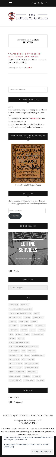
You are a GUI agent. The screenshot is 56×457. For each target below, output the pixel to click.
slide (27, 355)
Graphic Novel (26, 326)
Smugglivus (14, 359)
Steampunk (32, 372)
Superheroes (15, 376)
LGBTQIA (42, 330)
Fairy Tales (23, 321)
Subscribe (15, 216)
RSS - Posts (13, 271)
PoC (23, 351)
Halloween (40, 326)
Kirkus (32, 330)
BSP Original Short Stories (20, 313)
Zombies (40, 380)
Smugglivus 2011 (16, 363)
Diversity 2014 (38, 317)
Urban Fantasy (15, 380)
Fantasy (34, 321)
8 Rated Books (32, 54)
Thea (29, 68)
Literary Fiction (22, 334)
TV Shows (36, 376)
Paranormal (14, 351)
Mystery (21, 338)
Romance (32, 351)
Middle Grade (37, 334)
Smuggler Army (38, 355)
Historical (14, 330)
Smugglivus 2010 (28, 359)
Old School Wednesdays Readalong (24, 346)
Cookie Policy (9, 447)
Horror (24, 330)
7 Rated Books (16, 54)
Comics (36, 313)
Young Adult (29, 380)
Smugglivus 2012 (31, 363)
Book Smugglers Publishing (21, 309)
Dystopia (13, 321)
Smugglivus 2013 (16, 367)
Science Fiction (16, 355)
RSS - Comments (15, 402)
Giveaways (14, 326)
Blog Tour (25, 305)
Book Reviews (15, 56)
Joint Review (31, 56)
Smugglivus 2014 (31, 367)
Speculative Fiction (17, 372)
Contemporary (15, 317)
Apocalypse (14, 305)
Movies (12, 338)
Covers (27, 317)
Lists (11, 334)
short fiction (36, 118)
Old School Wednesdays (19, 342)
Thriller (26, 376)
